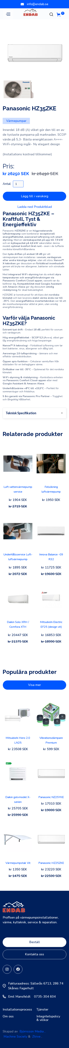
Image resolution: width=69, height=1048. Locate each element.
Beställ (34, 942)
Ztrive (36, 1036)
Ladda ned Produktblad (34, 207)
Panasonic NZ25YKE (51, 797)
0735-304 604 (45, 996)
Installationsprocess (16, 1009)
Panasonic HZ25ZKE (51, 863)
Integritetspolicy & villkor (48, 1018)
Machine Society (15, 1036)
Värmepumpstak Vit (17, 863)
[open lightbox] (34, 55)
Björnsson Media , (32, 1031)
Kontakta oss (34, 954)
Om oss (8, 1016)
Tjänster (42, 1009)
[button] (8, 13)
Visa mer (34, 685)
